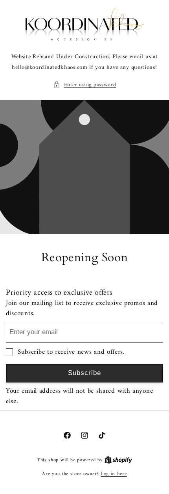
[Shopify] (118, 459)
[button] (84, 85)
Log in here (114, 474)
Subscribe (84, 373)
